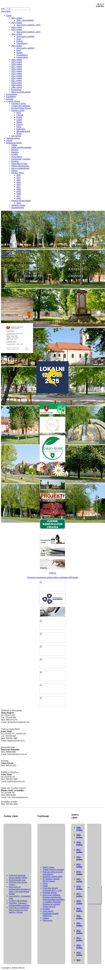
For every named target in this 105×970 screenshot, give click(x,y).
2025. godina (79, 954)
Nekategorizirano (8, 255)
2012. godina (79, 858)
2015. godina (79, 880)
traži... (3, 9)
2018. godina (79, 902)
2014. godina (79, 873)
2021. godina (79, 924)
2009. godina (79, 836)
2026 (78, 960)
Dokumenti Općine (23, 250)
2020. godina (79, 917)
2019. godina (79, 909)
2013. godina (79, 865)
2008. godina (79, 829)
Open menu (5, 11)
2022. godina (79, 932)
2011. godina (79, 851)
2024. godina (79, 946)
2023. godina (79, 939)
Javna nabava (6, 253)
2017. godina (79, 895)
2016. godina (79, 887)
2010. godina (79, 843)
